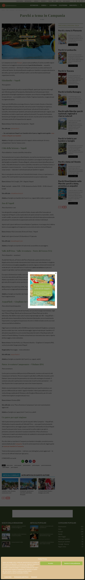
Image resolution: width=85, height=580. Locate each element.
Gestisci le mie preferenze (72, 563)
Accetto (50, 563)
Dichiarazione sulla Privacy (21, 577)
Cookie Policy (8, 577)
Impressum (34, 577)
